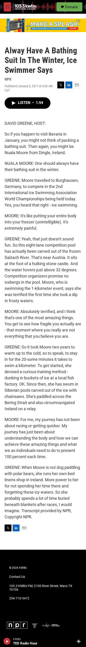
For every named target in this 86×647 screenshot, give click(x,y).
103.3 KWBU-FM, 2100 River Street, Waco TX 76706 (40, 587)
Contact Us (17, 577)
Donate (71, 7)
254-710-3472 (19, 598)
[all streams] (80, 641)
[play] (7, 641)
